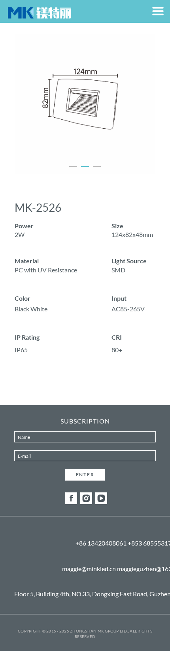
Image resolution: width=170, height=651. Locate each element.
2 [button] (85, 166)
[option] (85, 104)
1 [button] (73, 166)
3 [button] (97, 166)
